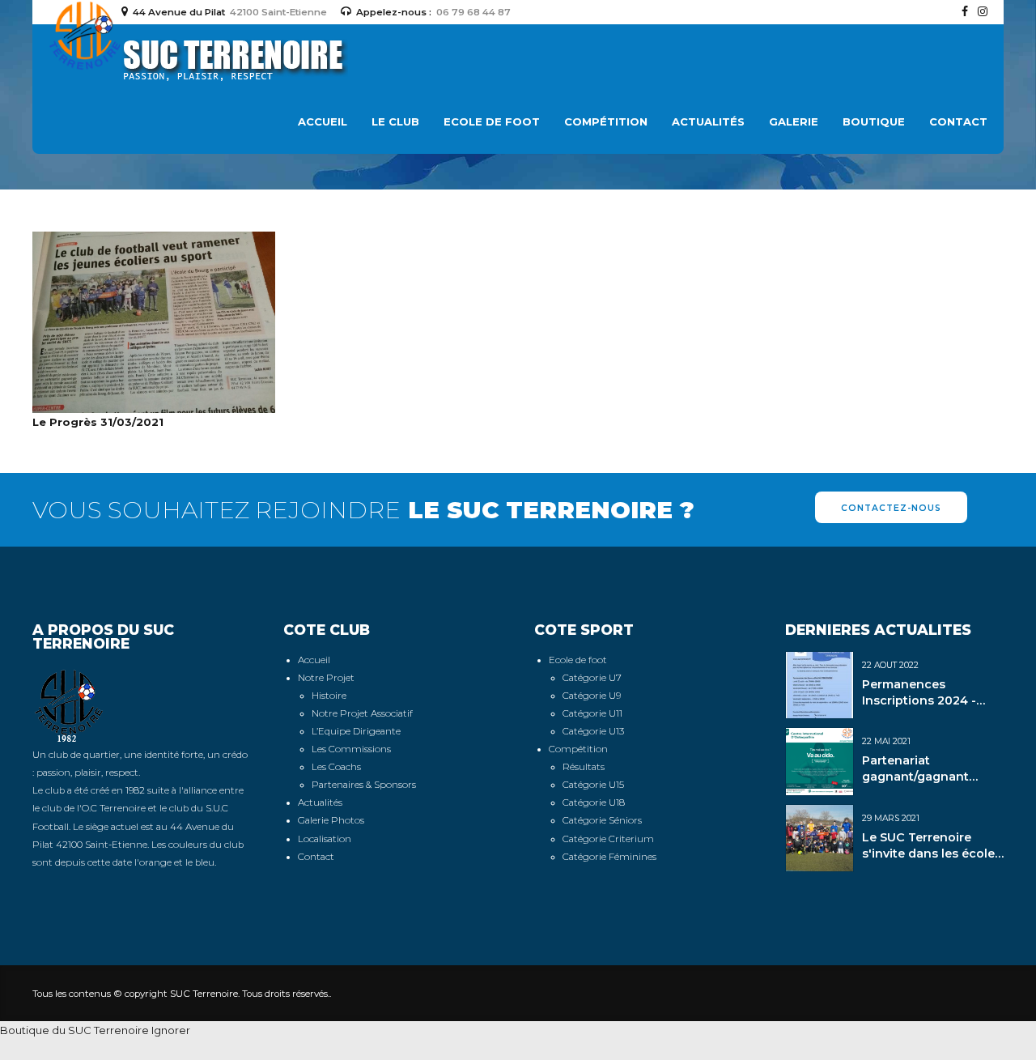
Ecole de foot (578, 660)
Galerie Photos (331, 820)
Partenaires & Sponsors (364, 784)
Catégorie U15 (593, 784)
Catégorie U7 (592, 677)
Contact (958, 121)
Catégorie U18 (594, 802)
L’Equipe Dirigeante (356, 731)
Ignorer (170, 1030)
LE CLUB (395, 121)
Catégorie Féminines (609, 856)
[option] (141, 705)
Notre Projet (326, 677)
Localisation (324, 839)
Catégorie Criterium (608, 839)
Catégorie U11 (592, 713)
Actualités (708, 121)
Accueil (322, 121)
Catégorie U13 (593, 731)
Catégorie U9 (592, 695)
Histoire (329, 695)
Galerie (793, 121)
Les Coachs (336, 767)
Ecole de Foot (492, 121)
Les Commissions (351, 749)
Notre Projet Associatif (362, 713)
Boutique (874, 121)
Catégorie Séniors (602, 820)
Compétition (606, 121)
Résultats (584, 767)
